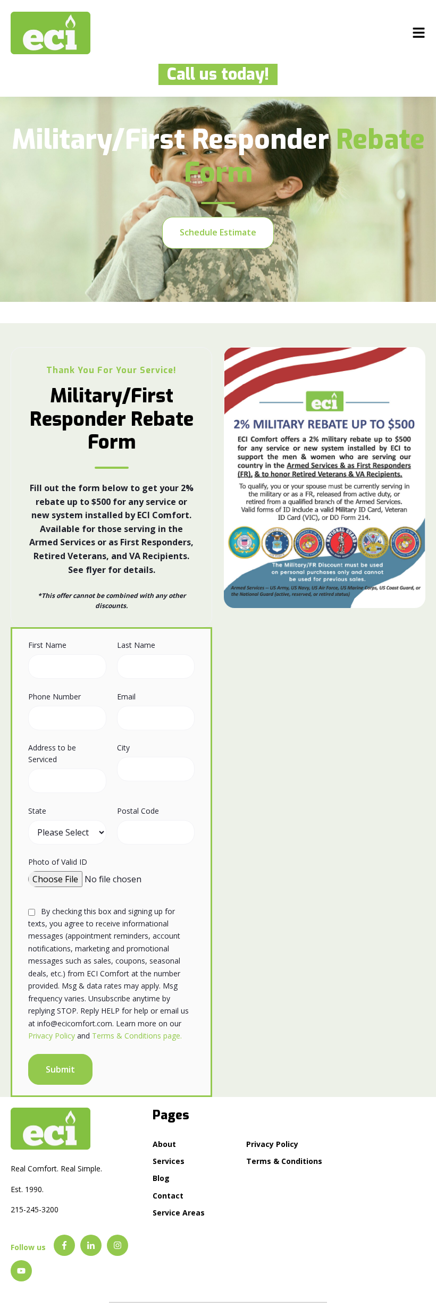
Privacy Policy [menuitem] (272, 1144)
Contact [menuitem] (168, 1196)
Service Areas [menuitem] (179, 1213)
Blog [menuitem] (161, 1178)
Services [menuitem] (169, 1161)
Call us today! (213, 74)
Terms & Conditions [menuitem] (284, 1161)
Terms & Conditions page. (137, 1036)
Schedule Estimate (218, 232)
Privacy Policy (51, 1036)
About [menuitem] (164, 1144)
